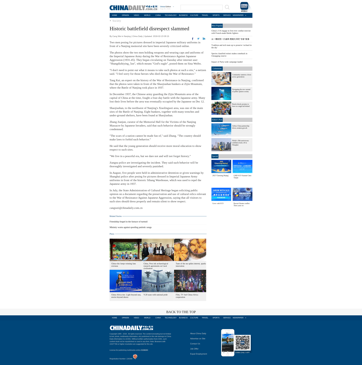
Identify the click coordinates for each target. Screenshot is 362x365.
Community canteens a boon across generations (241, 76)
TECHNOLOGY (171, 15)
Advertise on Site (197, 338)
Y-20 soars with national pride (156, 295)
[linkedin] (198, 39)
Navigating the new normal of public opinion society (241, 90)
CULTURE (194, 15)
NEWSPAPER (238, 15)
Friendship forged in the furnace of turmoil (128, 221)
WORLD (147, 15)
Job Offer (194, 349)
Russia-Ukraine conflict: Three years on (242, 204)
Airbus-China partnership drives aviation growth (240, 127)
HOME (114, 15)
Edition (165, 7)
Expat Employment (198, 354)
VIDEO (136, 15)
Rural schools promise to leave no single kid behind (241, 105)
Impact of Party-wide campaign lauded (227, 62)
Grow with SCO (218, 203)
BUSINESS (183, 15)
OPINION (125, 15)
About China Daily (198, 333)
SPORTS (216, 15)
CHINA (158, 15)
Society (116, 20)
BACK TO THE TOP (181, 312)
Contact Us (195, 344)
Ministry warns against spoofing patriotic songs (131, 227)
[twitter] (204, 39)
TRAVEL (205, 15)
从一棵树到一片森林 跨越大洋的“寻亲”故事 (230, 39)
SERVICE (227, 15)
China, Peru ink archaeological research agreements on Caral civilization (156, 266)
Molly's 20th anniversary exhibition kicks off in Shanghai (240, 143)
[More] (192, 40)
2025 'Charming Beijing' (220, 176)
